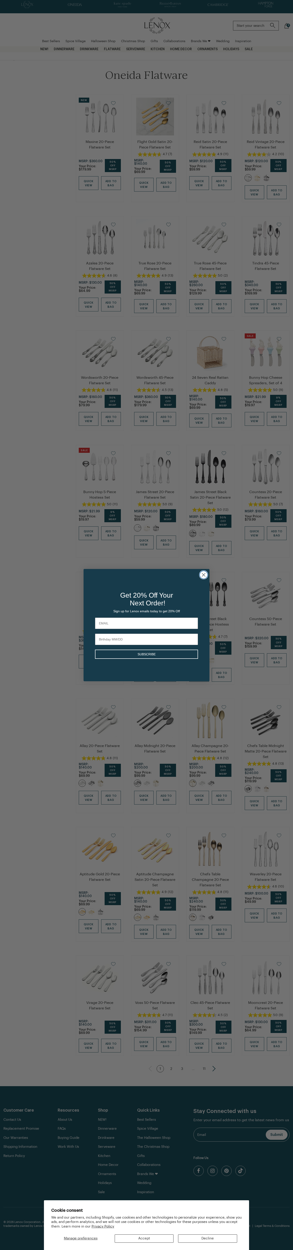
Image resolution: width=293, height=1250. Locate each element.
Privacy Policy (103, 1226)
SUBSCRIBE (147, 654)
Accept (144, 1238)
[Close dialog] (204, 575)
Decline (207, 1238)
